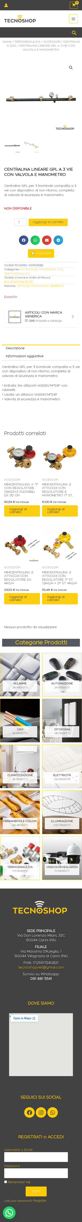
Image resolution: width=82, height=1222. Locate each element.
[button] (74, 32)
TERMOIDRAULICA (27, 41)
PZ (31, 281)
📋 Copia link (41, 253)
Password (12, 1166)
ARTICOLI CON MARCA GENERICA (40, 286)
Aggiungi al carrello (48, 222)
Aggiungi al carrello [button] (18, 511)
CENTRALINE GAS (50, 269)
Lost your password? (18, 1201)
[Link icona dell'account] (6, 5)
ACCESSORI (51, 41)
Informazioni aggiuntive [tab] (25, 356)
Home (7, 41)
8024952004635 (16, 281)
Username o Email (18, 1150)
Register (39, 1200)
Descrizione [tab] (15, 348)
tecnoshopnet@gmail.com (41, 967)
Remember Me (18, 1182)
